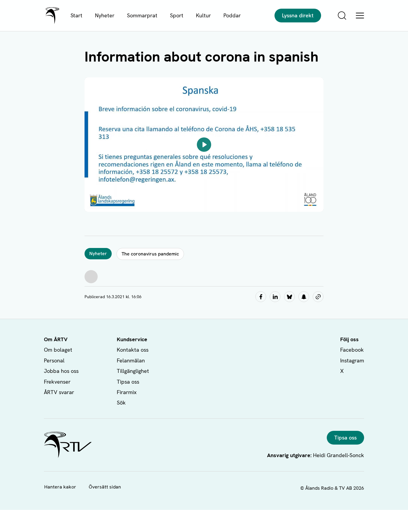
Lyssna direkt (298, 15)
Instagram (352, 360)
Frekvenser (57, 381)
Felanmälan (131, 360)
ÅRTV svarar (59, 392)
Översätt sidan (105, 487)
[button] (204, 144)
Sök (121, 402)
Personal (54, 360)
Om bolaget (58, 349)
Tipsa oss (128, 381)
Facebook (352, 349)
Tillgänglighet (133, 370)
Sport (176, 15)
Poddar (232, 15)
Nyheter (104, 15)
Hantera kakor (60, 487)
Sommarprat (142, 15)
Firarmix (126, 392)
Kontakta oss (132, 349)
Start (76, 15)
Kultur (203, 15)
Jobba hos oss (61, 370)
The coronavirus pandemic (150, 254)
